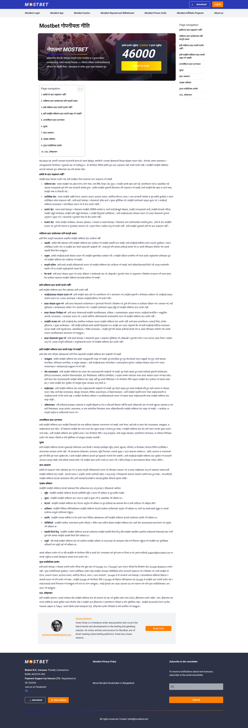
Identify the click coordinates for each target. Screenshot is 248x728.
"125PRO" (143, 45)
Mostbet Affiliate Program (190, 13)
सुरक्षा (45, 126)
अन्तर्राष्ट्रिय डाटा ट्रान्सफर (54, 120)
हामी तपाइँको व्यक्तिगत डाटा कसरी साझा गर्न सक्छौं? (62, 113)
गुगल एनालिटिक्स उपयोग (52, 145)
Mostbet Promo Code (155, 13)
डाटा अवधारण (48, 132)
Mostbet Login (32, 13)
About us (218, 13)
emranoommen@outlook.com (56, 634)
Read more (158, 628)
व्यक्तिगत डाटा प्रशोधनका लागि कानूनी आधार (60, 101)
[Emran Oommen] (57, 626)
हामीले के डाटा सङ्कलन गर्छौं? (54, 94)
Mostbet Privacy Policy (104, 661)
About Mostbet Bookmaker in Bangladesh (113, 683)
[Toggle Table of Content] (78, 89)
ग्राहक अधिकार (49, 139)
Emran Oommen (83, 618)
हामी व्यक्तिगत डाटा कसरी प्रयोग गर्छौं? (57, 107)
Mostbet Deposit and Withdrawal (117, 13)
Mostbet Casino (82, 13)
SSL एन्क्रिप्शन (50, 152)
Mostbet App (56, 13)
